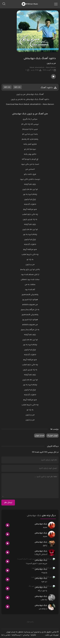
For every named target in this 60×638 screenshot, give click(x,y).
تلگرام (33, 635)
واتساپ (26, 635)
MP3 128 (17, 87)
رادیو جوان (30, 621)
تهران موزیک (52, 435)
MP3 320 (7, 87)
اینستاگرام (16, 635)
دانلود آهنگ (44, 99)
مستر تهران (39, 435)
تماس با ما (5, 635)
